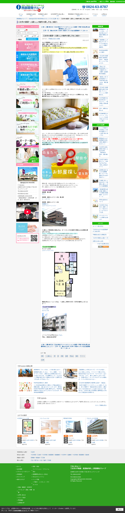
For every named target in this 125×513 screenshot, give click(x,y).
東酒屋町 (51, 454)
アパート (82, 356)
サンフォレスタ (44, 418)
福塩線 (38, 457)
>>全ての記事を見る (103, 244)
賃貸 (66, 356)
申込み (72, 356)
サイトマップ (21, 477)
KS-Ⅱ (44, 194)
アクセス (95, 14)
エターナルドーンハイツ (49, 205)
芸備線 (33, 457)
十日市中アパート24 (23, 418)
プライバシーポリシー (23, 471)
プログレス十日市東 (92, 418)
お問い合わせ (22, 495)
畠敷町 (69, 454)
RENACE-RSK (67, 418)
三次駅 (24, 442)
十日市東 (101, 440)
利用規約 (19, 474)
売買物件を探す (43, 14)
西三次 (36, 460)
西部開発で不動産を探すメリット (78, 14)
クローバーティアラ (48, 250)
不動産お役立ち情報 (54, 38)
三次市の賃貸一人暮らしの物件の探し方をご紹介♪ (61, 36)
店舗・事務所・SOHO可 (25, 487)
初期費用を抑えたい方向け (40, 474)
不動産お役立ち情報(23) (99, 234)
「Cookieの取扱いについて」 (20, 510)
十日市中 (31, 440)
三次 (32, 460)
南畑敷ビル (45, 204)
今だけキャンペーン (38, 477)
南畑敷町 (57, 454)
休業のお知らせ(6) (98, 241)
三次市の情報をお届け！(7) (100, 238)
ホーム (21, 14)
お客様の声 (21, 502)
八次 (41, 460)
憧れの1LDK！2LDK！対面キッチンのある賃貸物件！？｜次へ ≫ (69, 30)
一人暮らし (49, 356)
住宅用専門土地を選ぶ (57, 14)
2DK (42, 356)
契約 (77, 356)
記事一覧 (46, 30)
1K (58, 356)
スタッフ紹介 (22, 497)
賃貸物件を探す (31, 14)
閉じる (120, 509)
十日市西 (33, 454)
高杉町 (87, 454)
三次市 (27, 440)
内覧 (62, 356)
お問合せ (104, 14)
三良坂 (49, 460)
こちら (60, 335)
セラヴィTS (45, 310)
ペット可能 (36, 479)
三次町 (54, 440)
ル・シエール (46, 199)
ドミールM (45, 309)
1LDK (42, 360)
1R (54, 356)
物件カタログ (21, 479)
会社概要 (19, 469)
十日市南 (77, 440)
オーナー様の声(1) (98, 226)
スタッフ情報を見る (101, 405)
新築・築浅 (36, 466)
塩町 (44, 460)
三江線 (43, 457)
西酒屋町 (81, 454)
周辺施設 (20, 500)
